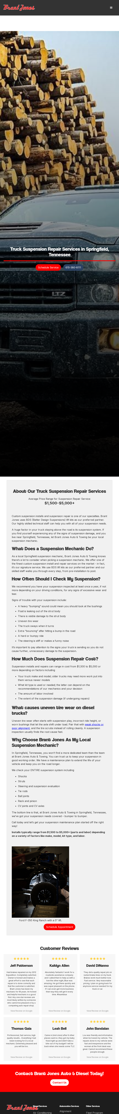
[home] (22, 7)
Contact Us (59, 1082)
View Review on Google (21, 1011)
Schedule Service (48, 267)
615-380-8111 (73, 267)
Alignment (65, 1111)
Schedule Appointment (59, 926)
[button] (111, 7)
